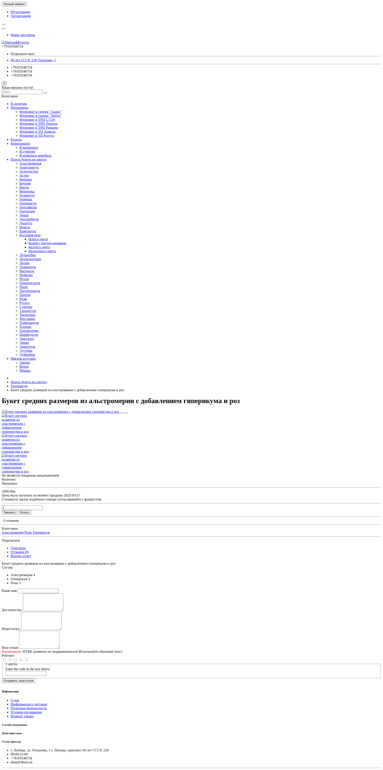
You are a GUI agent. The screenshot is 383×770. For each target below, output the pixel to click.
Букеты (16, 139)
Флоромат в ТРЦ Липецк (39, 123)
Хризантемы (29, 331)
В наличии (19, 104)
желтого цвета (39, 247)
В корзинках (29, 147)
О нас (15, 700)
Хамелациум (29, 323)
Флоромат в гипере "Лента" (41, 115)
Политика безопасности (29, 708)
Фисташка (27, 319)
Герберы (26, 199)
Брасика (26, 179)
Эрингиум (27, 346)
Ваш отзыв (10, 647)
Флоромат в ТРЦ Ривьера (39, 127)
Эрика (24, 343)
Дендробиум (29, 219)
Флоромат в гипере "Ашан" (40, 112)
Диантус (26, 223)
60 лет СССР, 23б (24, 60)
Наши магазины (23, 35)
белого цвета (38, 239)
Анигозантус (29, 167)
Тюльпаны (27, 315)
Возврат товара (22, 716)
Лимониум (28, 267)
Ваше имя (9, 591)
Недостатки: (11, 629)
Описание (18, 548)
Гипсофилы (28, 207)
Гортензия (27, 211)
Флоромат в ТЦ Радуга (37, 135)
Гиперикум (28, 203)
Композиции (20, 143)
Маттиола (27, 271)
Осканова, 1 (47, 60)
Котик (24, 366)
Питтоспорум (30, 291)
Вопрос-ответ (21, 556)
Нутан (24, 279)
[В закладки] (121, 413)
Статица (26, 307)
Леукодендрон (30, 259)
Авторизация (21, 16)
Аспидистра (29, 171)
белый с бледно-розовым (47, 243)
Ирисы (25, 227)
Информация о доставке (29, 704)
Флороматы (19, 108)
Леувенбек (28, 255)
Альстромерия (30, 163)
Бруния (25, 183)
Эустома (26, 350)
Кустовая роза (30, 235)
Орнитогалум (30, 283)
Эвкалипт (27, 339)
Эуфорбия (27, 354)
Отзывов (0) (20, 552)
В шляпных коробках (36, 155)
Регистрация (20, 12)
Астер (24, 175)
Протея (25, 295)
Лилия (24, 263)
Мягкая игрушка (23, 358)
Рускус (25, 303)
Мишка (25, 370)
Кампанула (28, 231)
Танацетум (28, 311)
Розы (23, 299)
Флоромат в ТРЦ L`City (37, 119)
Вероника (27, 191)
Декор (24, 215)
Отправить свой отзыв (18, 680)
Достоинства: (12, 610)
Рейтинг (8, 655)
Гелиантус (27, 195)
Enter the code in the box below (27, 669)
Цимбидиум (29, 335)
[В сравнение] (126, 413)
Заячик (25, 362)
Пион (24, 287)
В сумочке (27, 151)
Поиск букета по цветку (29, 159)
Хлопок (25, 327)
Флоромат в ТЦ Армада (37, 131)
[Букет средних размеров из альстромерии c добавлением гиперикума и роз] (61, 412)
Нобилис (26, 275)
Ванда (24, 187)
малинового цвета (42, 251)
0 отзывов (11, 520)
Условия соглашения (26, 712)
